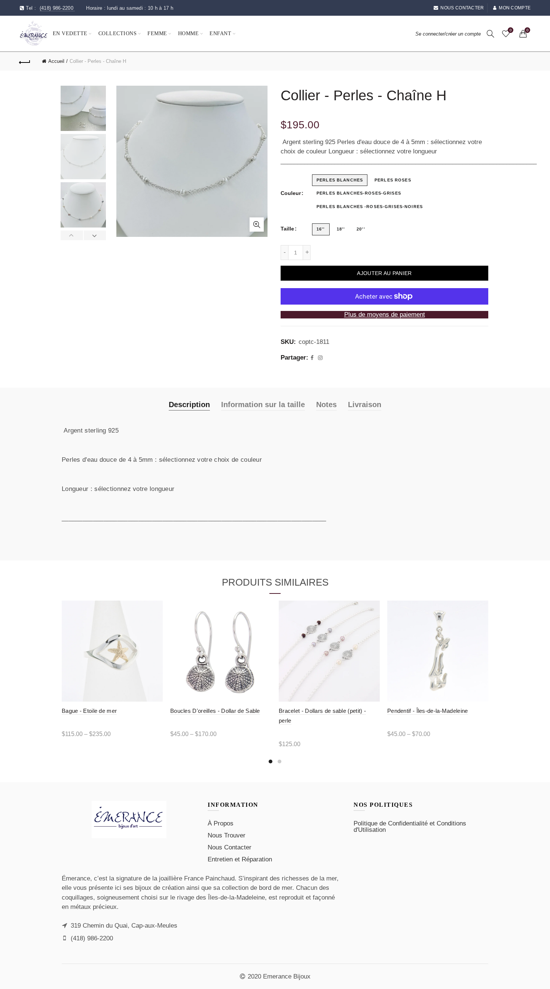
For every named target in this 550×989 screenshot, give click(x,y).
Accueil (56, 61)
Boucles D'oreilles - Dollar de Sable (215, 711)
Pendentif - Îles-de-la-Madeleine (427, 711)
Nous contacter (462, 7)
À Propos (220, 823)
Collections (117, 33)
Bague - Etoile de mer (89, 711)
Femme (157, 33)
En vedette (70, 33)
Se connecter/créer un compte (448, 34)
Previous (72, 235)
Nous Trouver (226, 835)
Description (189, 404)
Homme (188, 33)
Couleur (291, 193)
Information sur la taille (263, 404)
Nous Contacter (229, 847)
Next (94, 235)
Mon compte (515, 7)
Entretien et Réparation (240, 859)
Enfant (220, 33)
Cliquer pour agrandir (257, 224)
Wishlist (510, 30)
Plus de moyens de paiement (384, 314)
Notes (326, 404)
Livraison (364, 404)
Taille (287, 229)
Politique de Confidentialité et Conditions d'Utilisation (410, 826)
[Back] (25, 61)
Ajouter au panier (384, 273)
